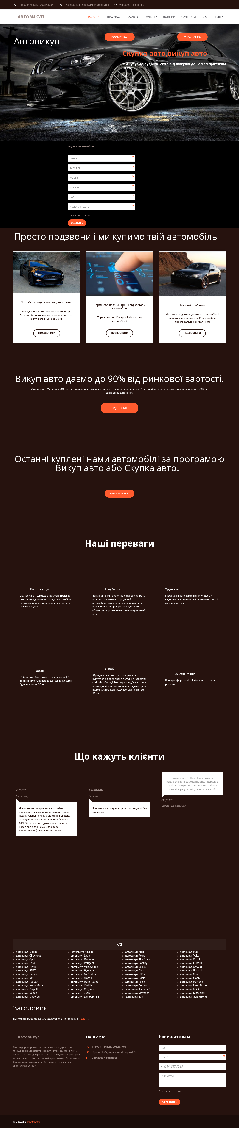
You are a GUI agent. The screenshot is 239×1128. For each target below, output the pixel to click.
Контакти (188, 16)
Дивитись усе (119, 493)
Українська (192, 37)
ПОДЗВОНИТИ (119, 333)
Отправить (169, 1102)
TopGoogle (33, 1121)
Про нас (113, 16)
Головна (94, 16)
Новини (169, 16)
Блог (205, 16)
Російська (119, 37)
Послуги (132, 16)
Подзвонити (46, 333)
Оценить (77, 222)
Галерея (151, 16)
